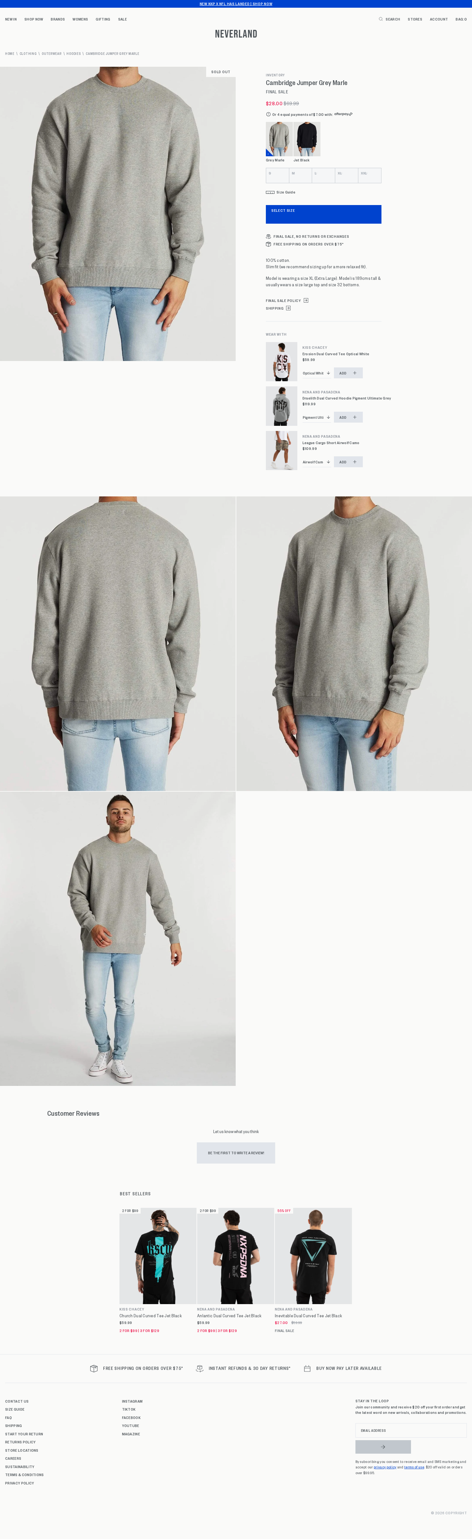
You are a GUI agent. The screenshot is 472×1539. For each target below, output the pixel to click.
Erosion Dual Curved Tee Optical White (335, 353)
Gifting (103, 18)
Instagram (132, 1401)
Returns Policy (20, 1441)
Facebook (131, 1417)
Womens (80, 18)
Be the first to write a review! (236, 1152)
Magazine (131, 1433)
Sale (122, 18)
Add (343, 372)
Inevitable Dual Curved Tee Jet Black (308, 1315)
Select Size (283, 210)
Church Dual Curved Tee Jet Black (150, 1315)
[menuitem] (11, 18)
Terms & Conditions (24, 1474)
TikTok (129, 1409)
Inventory (275, 75)
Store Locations (22, 1450)
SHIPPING (275, 308)
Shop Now (33, 18)
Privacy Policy (19, 1482)
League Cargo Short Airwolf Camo (331, 442)
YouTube (130, 1425)
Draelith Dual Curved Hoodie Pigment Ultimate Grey (346, 398)
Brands (58, 18)
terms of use (414, 1467)
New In (11, 18)
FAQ (8, 1417)
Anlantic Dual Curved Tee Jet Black (229, 1315)
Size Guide (14, 1409)
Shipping (13, 1425)
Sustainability (19, 1466)
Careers (13, 1458)
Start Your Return (24, 1433)
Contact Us (17, 1401)
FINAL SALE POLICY (283, 300)
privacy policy (385, 1467)
